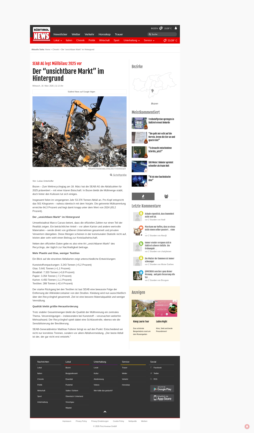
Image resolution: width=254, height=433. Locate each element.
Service (148, 40)
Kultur (96, 373)
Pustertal (69, 385)
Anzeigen (138, 292)
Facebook (158, 368)
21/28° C (172, 40)
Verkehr (89, 34)
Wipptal (69, 408)
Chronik (80, 40)
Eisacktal (69, 379)
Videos (96, 385)
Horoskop (105, 34)
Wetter (76, 34)
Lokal (56, 40)
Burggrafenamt (71, 373)
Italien (69, 40)
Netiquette (132, 421)
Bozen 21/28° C (161, 28)
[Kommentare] (143, 196)
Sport (116, 40)
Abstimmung (99, 379)
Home (47, 49)
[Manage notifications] (247, 426)
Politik (92, 40)
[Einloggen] (176, 28)
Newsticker (60, 34)
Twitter (156, 373)
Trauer (119, 34)
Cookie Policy (118, 421)
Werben (144, 421)
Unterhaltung (130, 40)
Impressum (66, 421)
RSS (155, 379)
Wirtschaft (104, 40)
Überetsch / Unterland (74, 396)
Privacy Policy (81, 421)
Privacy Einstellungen (100, 421)
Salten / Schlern (72, 391)
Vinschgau (70, 402)
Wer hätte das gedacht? (103, 391)
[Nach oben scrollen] (104, 412)
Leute (96, 368)
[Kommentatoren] (166, 196)
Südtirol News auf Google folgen (81, 92)
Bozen (68, 368)
